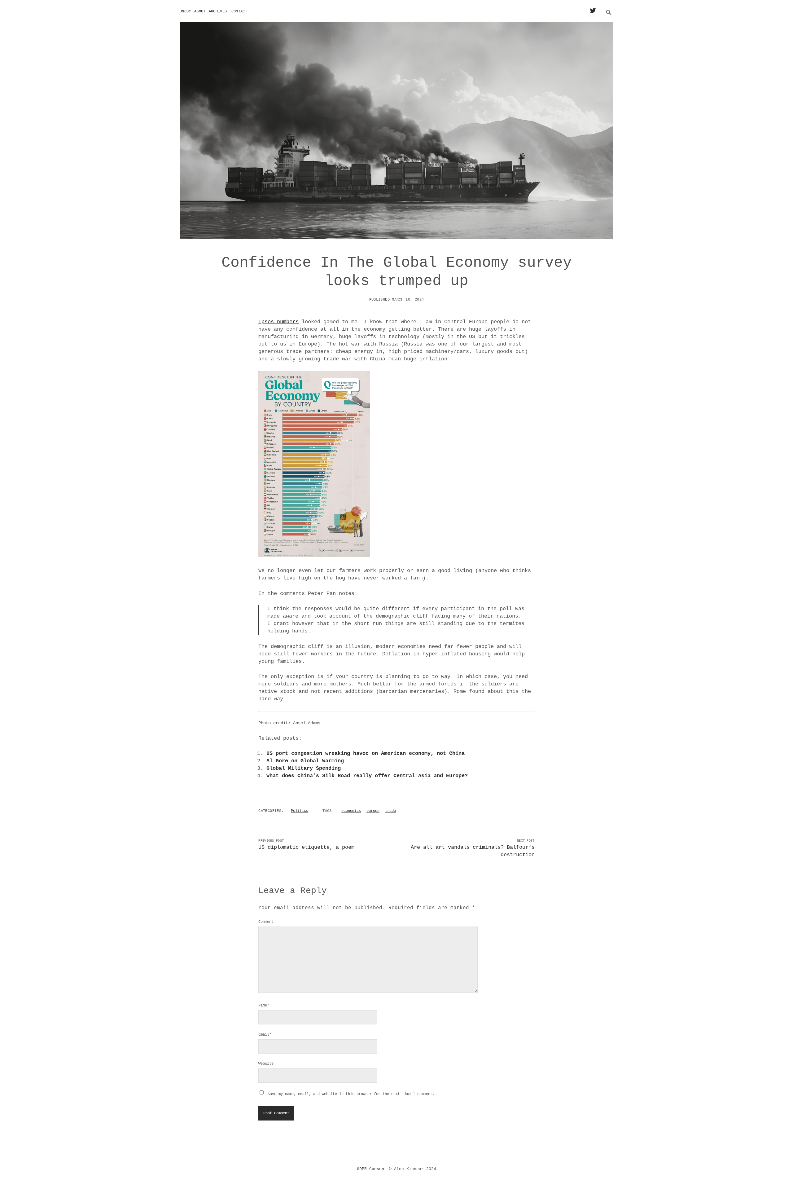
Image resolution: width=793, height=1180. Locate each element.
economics (351, 811)
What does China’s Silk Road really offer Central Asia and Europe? (367, 776)
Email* (264, 1034)
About (200, 11)
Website (266, 1064)
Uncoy (185, 11)
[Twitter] (593, 11)
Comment (266, 922)
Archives (218, 11)
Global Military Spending (303, 768)
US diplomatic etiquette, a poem (306, 847)
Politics (299, 811)
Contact (239, 11)
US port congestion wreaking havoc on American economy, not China (365, 753)
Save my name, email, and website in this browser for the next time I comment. (351, 1094)
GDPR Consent (372, 1169)
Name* (263, 1005)
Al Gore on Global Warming (305, 761)
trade (390, 811)
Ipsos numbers (278, 322)
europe (372, 811)
